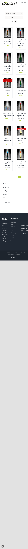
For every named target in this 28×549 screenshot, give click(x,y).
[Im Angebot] (3, 202)
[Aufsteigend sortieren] (21, 13)
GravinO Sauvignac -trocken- (7, 41)
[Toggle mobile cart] (22, 2)
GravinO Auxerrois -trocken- (7, 140)
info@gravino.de (6, 241)
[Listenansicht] (15, 21)
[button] (2, 546)
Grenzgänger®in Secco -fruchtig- (22, 140)
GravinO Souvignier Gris (7, 91)
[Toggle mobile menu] (25, 2)
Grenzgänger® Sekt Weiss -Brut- (21, 91)
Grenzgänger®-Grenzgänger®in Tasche (8, 115)
